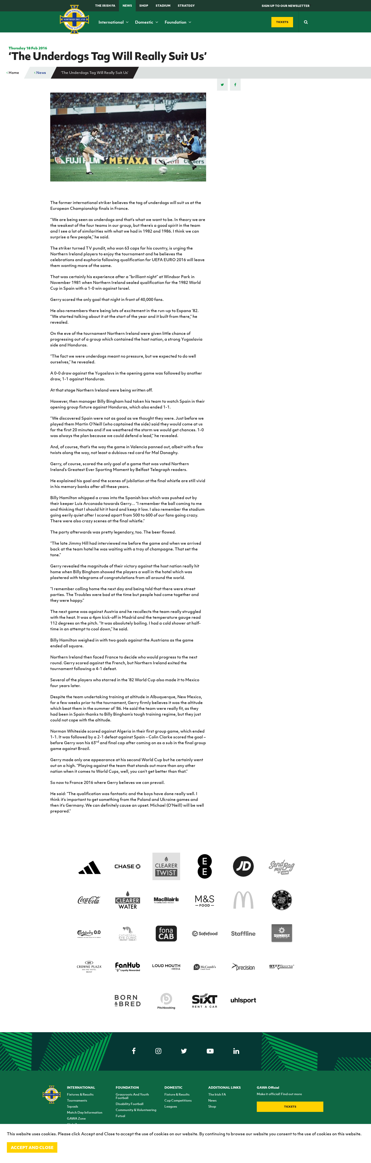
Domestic (144, 22)
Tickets (290, 1106)
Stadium (163, 5)
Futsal (120, 1116)
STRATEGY (186, 5)
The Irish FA (105, 5)
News (127, 5)
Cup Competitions (178, 1100)
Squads (72, 1106)
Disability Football (129, 1104)
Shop (143, 5)
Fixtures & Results (80, 1094)
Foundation (176, 22)
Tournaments (77, 1100)
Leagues (170, 1106)
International (112, 22)
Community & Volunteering (136, 1110)
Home (13, 72)
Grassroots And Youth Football (132, 1096)
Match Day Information (84, 1112)
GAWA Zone (76, 1118)
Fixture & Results (177, 1094)
